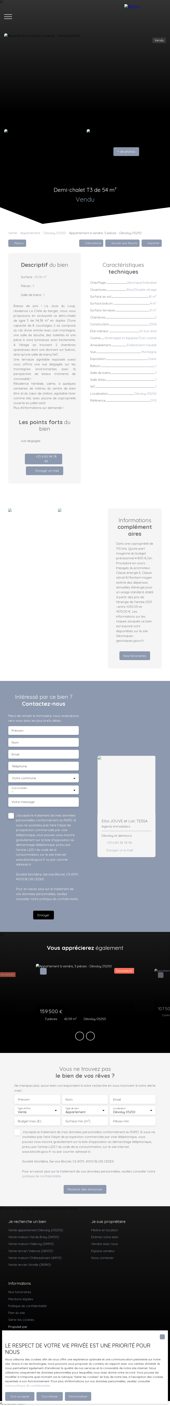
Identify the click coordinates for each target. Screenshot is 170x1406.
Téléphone (19, 766)
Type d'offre (24, 1108)
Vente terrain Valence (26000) (30, 1251)
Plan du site (16, 1313)
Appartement (30, 233)
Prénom (17, 731)
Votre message (23, 802)
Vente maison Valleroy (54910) (31, 1244)
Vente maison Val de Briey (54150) (33, 1237)
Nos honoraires (19, 1292)
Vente (12, 233)
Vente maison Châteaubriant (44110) (35, 1258)
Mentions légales (20, 1299)
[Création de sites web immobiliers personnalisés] (38, 1326)
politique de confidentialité (58, 899)
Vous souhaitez (19, 788)
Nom (15, 742)
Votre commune (24, 778)
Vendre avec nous (104, 1244)
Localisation (119, 1108)
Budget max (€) (29, 1121)
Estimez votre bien (104, 1237)
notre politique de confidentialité (27, 1385)
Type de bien (72, 1108)
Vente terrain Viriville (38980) (29, 1264)
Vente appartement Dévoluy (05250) (35, 1230)
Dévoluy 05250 (55, 233)
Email (15, 754)
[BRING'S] (145, 16)
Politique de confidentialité (27, 1306)
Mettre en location (104, 1230)
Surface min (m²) (78, 1121)
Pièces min (121, 1121)
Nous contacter (102, 1258)
